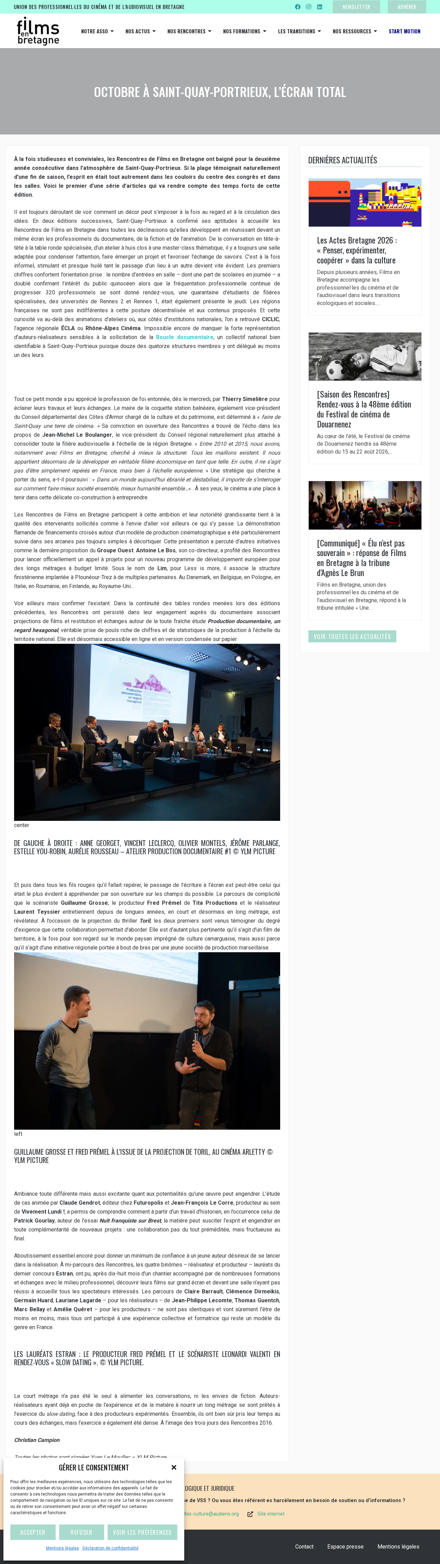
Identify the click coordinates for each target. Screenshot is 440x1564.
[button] (173, 1467)
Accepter (33, 1532)
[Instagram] (308, 6)
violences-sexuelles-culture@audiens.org (193, 1514)
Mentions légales (62, 1548)
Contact (304, 1546)
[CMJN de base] (38, 30)
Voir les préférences (142, 1532)
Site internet (271, 1514)
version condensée (188, 639)
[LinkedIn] (319, 6)
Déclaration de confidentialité (110, 1548)
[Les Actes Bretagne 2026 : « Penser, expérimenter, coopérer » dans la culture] (365, 246)
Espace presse (345, 1546)
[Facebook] (297, 6)
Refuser (81, 1532)
